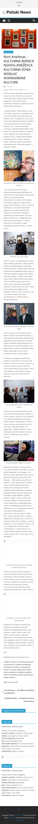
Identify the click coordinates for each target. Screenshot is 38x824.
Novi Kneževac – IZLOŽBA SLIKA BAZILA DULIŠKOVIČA (19, 691)
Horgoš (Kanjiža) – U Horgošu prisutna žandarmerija (19, 699)
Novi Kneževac (8, 52)
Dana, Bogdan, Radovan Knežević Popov (16, 90)
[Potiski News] (4, 20)
